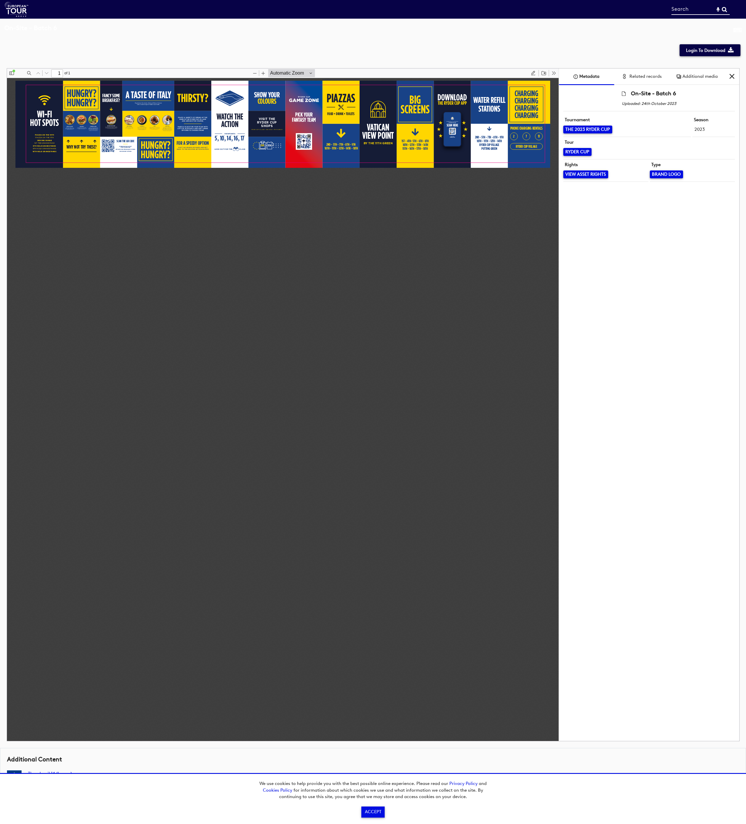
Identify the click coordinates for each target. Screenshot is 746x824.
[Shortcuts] (737, 31)
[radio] (533, 73)
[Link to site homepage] (16, 15)
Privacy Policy (463, 783)
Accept (373, 811)
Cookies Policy (277, 790)
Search (724, 9)
